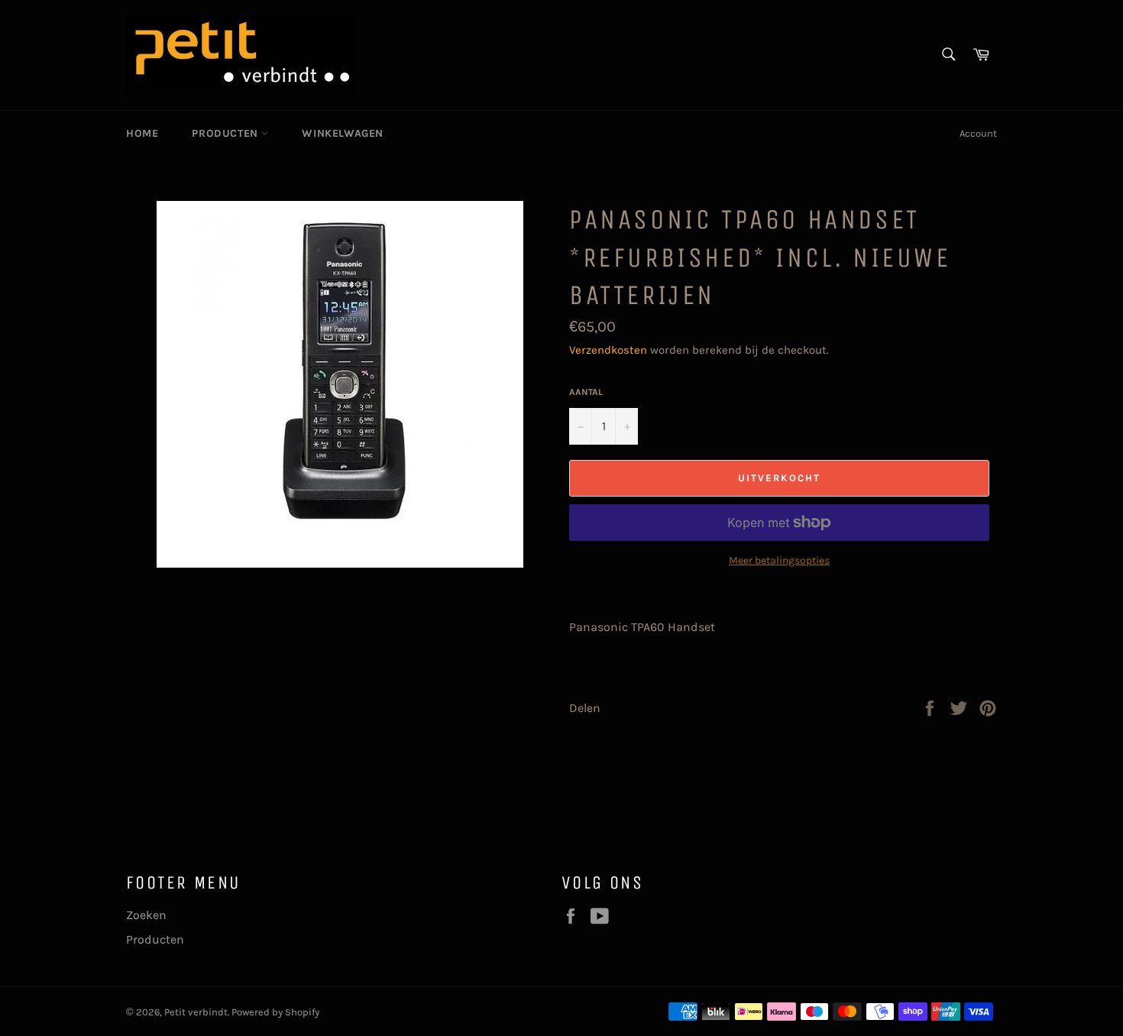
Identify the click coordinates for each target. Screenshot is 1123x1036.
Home (142, 133)
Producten (226, 133)
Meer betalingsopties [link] (779, 560)
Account (978, 133)
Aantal (586, 392)
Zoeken (146, 915)
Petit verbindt (196, 1012)
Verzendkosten (608, 350)
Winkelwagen (343, 133)
